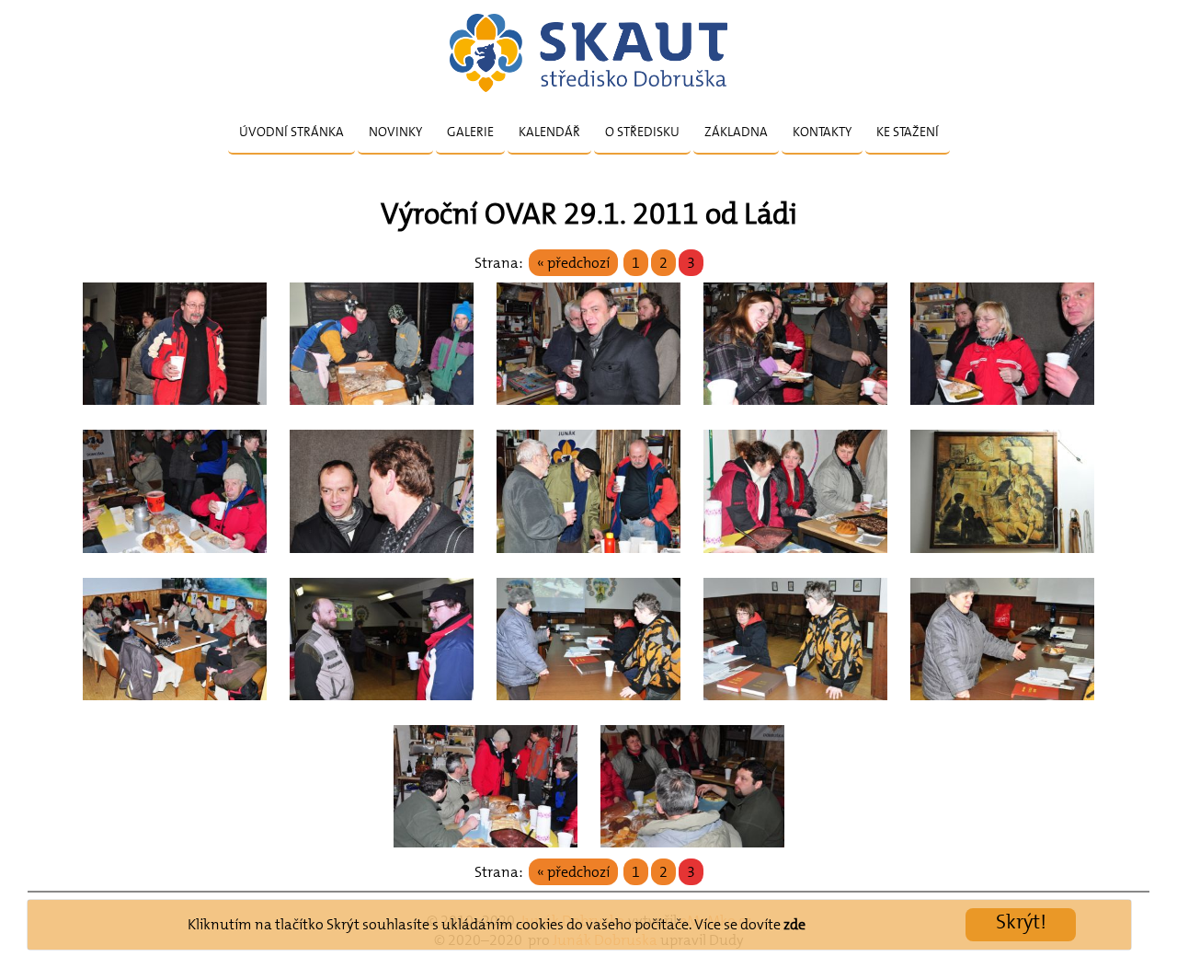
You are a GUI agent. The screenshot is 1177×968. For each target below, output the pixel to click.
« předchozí (573, 262)
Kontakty (822, 131)
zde (794, 924)
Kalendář (549, 131)
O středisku (642, 131)
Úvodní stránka (291, 131)
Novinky (395, 131)
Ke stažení (907, 131)
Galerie (470, 131)
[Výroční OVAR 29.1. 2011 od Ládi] (175, 410)
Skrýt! (1021, 921)
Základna (736, 131)
